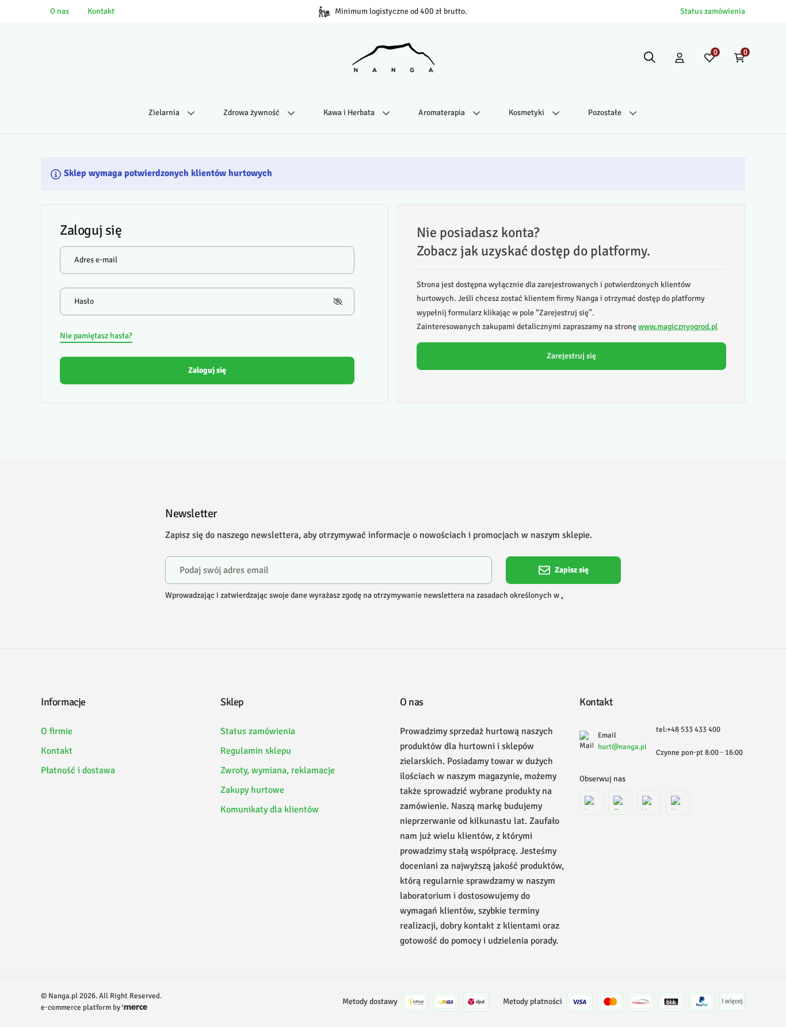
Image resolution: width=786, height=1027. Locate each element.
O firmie (57, 731)
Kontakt (101, 11)
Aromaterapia (441, 112)
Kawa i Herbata (349, 112)
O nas (59, 11)
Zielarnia (164, 112)
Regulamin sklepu (255, 751)
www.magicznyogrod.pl (678, 326)
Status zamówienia (712, 11)
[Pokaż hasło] (337, 301)
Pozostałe (604, 112)
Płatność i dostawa (78, 770)
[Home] (393, 57)
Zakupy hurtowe (252, 790)
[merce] (134, 1007)
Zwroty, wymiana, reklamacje (277, 770)
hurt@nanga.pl (622, 746)
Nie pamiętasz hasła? (96, 336)
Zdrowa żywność (251, 112)
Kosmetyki (526, 112)
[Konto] (679, 57)
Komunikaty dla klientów (269, 809)
